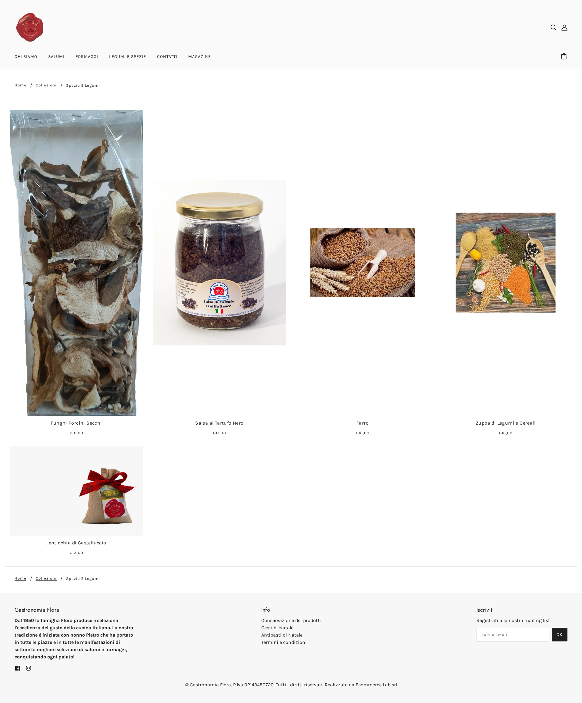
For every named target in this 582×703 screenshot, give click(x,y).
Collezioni (46, 85)
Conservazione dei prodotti (291, 620)
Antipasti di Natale (282, 635)
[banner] (30, 27)
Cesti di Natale (277, 628)
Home (20, 85)
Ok (560, 634)
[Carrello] (564, 56)
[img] (553, 27)
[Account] (564, 27)
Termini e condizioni (284, 642)
